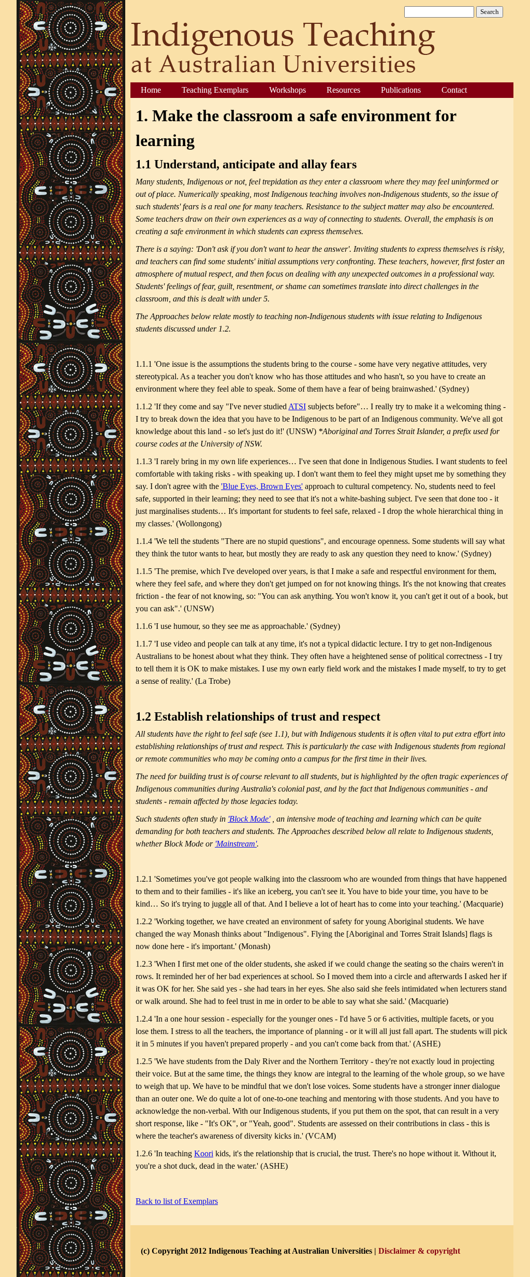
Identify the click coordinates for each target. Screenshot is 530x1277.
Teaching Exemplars (215, 89)
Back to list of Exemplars (177, 1201)
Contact (454, 89)
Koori (203, 1153)
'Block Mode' (249, 818)
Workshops (287, 89)
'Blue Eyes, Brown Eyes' (262, 486)
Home (151, 89)
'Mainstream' (236, 843)
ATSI (297, 406)
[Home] (284, 49)
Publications (401, 89)
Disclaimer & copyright (419, 1250)
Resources (343, 89)
